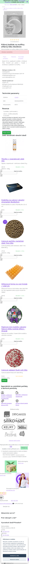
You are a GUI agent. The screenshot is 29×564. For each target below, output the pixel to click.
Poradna (17, 522)
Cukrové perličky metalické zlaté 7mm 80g (12, 242)
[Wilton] (22, 427)
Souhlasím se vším (14, 555)
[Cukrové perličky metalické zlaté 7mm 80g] (14, 229)
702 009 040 (5, 531)
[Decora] (10, 433)
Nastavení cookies (14, 559)
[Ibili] (6, 414)
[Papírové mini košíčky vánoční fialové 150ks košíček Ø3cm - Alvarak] (14, 314)
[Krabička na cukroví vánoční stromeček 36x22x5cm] (14, 188)
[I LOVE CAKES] (19, 414)
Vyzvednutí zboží (7, 522)
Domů (3, 6)
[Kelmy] (8, 427)
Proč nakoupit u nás (8, 518)
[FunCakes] (22, 433)
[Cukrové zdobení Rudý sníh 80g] (14, 358)
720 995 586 (5, 535)
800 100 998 (14, 500)
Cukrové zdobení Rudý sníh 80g (14, 370)
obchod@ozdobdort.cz (6, 503)
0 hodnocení (14, 41)
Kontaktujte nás (10, 490)
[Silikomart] (14, 421)
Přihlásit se (24, 448)
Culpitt (16, 97)
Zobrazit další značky (14, 440)
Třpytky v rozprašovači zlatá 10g (12, 160)
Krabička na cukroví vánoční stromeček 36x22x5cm (12, 201)
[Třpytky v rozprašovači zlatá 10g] (14, 146)
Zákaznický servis (7, 513)
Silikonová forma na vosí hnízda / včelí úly (14, 285)
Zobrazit (4, 380)
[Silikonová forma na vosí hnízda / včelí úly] (14, 272)
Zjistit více (20, 463)
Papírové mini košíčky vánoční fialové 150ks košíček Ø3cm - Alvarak (13, 329)
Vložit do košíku (18, 171)
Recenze (13, 57)
